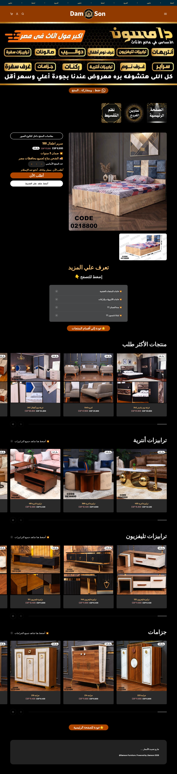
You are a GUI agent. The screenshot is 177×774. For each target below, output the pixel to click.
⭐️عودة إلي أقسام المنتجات (88, 328)
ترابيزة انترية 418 (35, 503)
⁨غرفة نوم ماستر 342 (142, 407)
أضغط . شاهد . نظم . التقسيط (36, 183)
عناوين (124, 3)
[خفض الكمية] (41, 164)
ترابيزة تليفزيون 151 (35, 599)
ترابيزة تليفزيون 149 (88, 599)
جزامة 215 (35, 695)
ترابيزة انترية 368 (88, 503)
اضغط (147, 3)
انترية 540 (88, 407)
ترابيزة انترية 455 (141, 503)
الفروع (171, 3)
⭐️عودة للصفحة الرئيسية (89, 727)
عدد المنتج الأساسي (54, 163)
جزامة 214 (88, 695)
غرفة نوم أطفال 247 (35, 407)
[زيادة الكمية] (31, 164)
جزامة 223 (141, 695)
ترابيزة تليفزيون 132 (141, 599)
